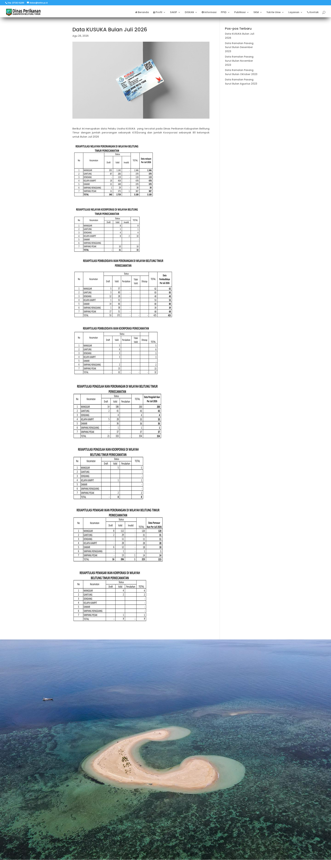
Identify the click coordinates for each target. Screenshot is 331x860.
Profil (158, 12)
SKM (256, 12)
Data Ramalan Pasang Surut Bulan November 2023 (239, 61)
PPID (224, 12)
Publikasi (240, 12)
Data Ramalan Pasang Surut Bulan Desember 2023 (239, 47)
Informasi (210, 12)
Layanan (293, 12)
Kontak (314, 12)
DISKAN (189, 12)
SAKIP (173, 12)
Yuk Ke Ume (274, 12)
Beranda (143, 12)
